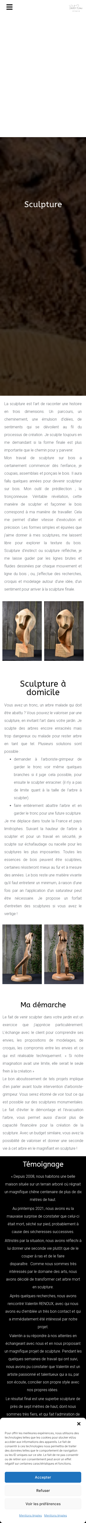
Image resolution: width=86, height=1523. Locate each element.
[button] (78, 1423)
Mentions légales (30, 1515)
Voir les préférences (43, 1504)
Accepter (43, 1477)
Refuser (43, 1490)
